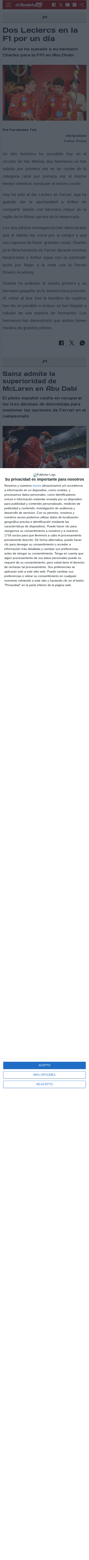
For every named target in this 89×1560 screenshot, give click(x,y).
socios (37, 485)
